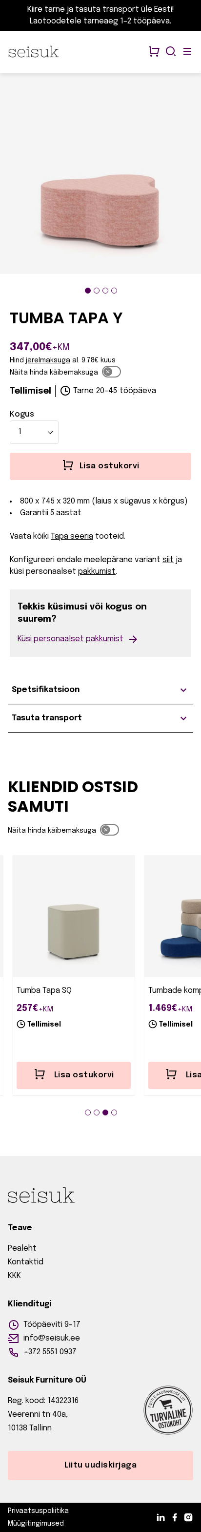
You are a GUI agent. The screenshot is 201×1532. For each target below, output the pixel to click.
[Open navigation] (187, 52)
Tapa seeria (72, 536)
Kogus (22, 414)
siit (168, 560)
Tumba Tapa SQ (44, 990)
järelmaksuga (48, 360)
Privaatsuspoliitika (38, 1511)
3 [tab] (105, 291)
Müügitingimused (36, 1523)
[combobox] (34, 432)
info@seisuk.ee (51, 1338)
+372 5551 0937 (50, 1352)
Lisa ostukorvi (84, 1075)
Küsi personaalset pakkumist (70, 639)
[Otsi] (171, 52)
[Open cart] (154, 52)
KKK (14, 1276)
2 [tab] (97, 291)
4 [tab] (114, 291)
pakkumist (97, 571)
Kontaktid (25, 1262)
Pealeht (22, 1248)
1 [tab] (88, 291)
